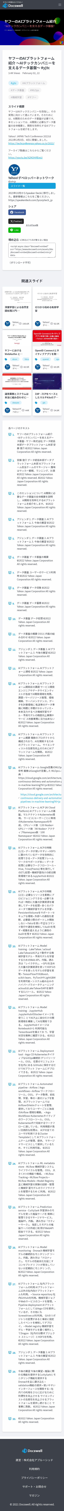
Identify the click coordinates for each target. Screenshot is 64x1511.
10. (14, 619)
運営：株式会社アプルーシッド (34, 1460)
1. (14, 434)
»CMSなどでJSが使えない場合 (34, 239)
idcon (14, 359)
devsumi (15, 402)
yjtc (44, 402)
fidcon (27, 359)
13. (14, 668)
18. (14, 848)
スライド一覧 (18, 186)
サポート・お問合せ (34, 1486)
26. (14, 1247)
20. (14, 946)
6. (14, 557)
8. (14, 588)
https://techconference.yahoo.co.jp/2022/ (31, 143)
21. (14, 1007)
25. (14, 1207)
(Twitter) (17, 221)
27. (14, 1284)
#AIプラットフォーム (33, 83)
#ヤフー (32, 97)
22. (14, 1051)
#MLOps (34, 90)
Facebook (19, 212)
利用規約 (34, 1469)
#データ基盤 (17, 90)
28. (14, 1352)
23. (14, 1084)
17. (14, 808)
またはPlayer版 (32, 225)
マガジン (34, 1495)
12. (14, 649)
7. (14, 573)
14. (14, 684)
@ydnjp (12, 181)
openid (46, 359)
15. (14, 734)
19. (14, 892)
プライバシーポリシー (34, 1478)
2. (14, 460)
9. (14, 603)
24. (14, 1163)
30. (14, 1419)
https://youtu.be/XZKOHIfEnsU (25, 157)
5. (14, 538)
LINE (16, 230)
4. (14, 519)
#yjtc (13, 83)
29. (14, 1371)
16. (14, 768)
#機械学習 (16, 97)
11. (14, 634)
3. (14, 493)
